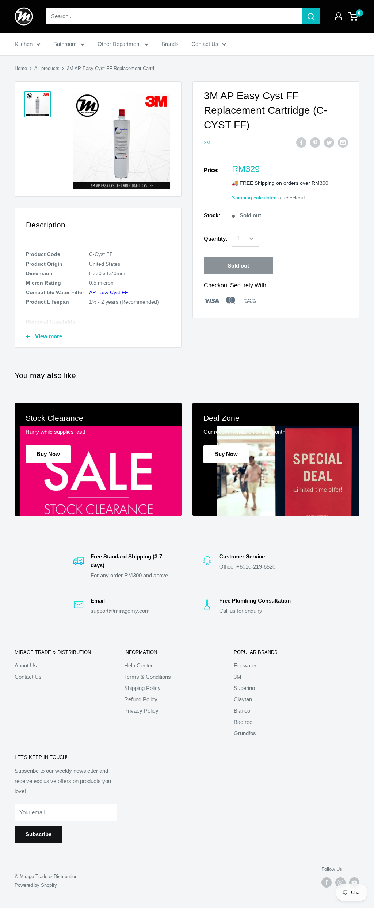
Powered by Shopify (36, 885)
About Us (26, 665)
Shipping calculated (254, 197)
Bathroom (65, 44)
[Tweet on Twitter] (329, 142)
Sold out (238, 265)
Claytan (243, 699)
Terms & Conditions (147, 677)
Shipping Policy (142, 688)
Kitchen (24, 44)
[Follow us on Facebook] (326, 882)
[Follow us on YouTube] (354, 882)
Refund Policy (140, 699)
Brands (170, 44)
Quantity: (216, 238)
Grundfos (245, 733)
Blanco (242, 711)
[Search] (311, 16)
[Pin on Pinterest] (315, 142)
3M (207, 142)
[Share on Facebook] (301, 142)
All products (47, 68)
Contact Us (204, 44)
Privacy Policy (141, 711)
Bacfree (243, 722)
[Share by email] (343, 142)
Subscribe (38, 834)
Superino (244, 688)
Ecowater (245, 665)
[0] (353, 16)
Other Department (119, 44)
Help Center (138, 665)
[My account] (338, 16)
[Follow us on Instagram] (340, 882)
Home (21, 68)
